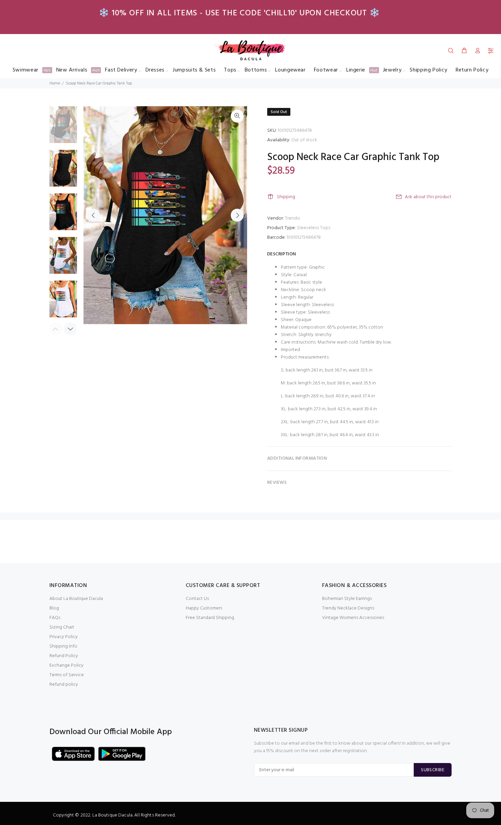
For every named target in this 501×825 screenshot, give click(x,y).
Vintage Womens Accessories (353, 618)
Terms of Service (66, 675)
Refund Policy (63, 656)
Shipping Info (63, 646)
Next (237, 215)
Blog (54, 608)
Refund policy (63, 684)
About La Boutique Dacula (76, 599)
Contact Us (197, 599)
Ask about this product (428, 197)
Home (54, 83)
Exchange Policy (66, 665)
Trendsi (292, 218)
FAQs (54, 618)
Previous (93, 215)
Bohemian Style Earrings (347, 599)
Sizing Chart (61, 627)
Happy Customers (204, 608)
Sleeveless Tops (313, 228)
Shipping (286, 197)
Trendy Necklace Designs (348, 608)
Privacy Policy (63, 637)
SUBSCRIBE (432, 770)
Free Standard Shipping (210, 618)
